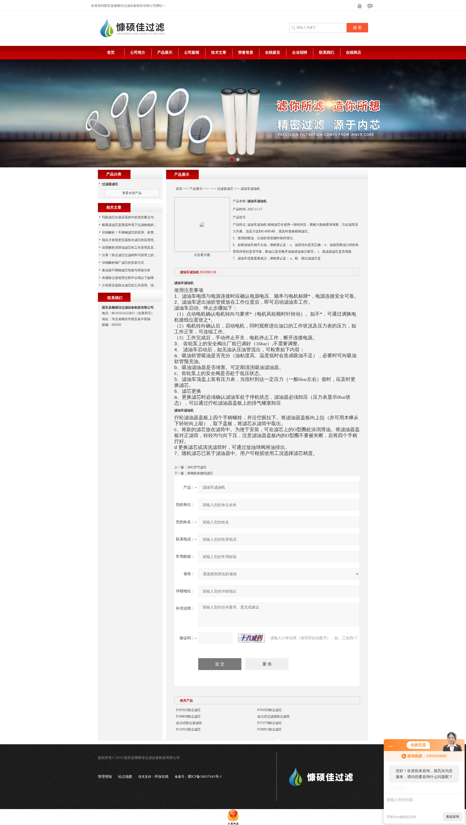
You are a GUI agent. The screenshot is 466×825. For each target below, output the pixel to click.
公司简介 (137, 52)
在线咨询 (369, 6)
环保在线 (162, 777)
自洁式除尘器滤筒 (189, 723)
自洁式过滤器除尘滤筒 (273, 716)
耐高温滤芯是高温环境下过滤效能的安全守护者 (136, 225)
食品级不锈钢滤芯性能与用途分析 (126, 270)
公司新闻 (191, 52)
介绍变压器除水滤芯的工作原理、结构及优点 (134, 285)
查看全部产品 (132, 193)
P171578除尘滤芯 (269, 723)
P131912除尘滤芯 (188, 729)
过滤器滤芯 (225, 189)
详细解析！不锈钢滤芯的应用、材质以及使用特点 (137, 232)
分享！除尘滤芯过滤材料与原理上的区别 (131, 255)
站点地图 (125, 777)
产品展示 (164, 52)
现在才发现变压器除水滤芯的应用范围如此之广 (136, 240)
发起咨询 (452, 817)
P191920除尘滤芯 (269, 710)
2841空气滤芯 (197, 467)
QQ (358, 6)
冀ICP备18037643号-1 (205, 777)
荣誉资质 (245, 52)
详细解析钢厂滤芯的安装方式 (123, 263)
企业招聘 (299, 52)
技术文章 (218, 52)
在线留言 (272, 52)
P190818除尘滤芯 (188, 716)
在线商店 (353, 52)
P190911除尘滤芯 (269, 729)
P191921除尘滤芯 (188, 710)
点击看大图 (202, 255)
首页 (111, 52)
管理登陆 (105, 777)
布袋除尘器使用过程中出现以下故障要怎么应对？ (137, 278)
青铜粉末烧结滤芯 (200, 473)
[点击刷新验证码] (251, 638)
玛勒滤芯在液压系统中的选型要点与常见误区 (134, 217)
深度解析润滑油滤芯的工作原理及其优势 (131, 247)
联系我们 (326, 52)
